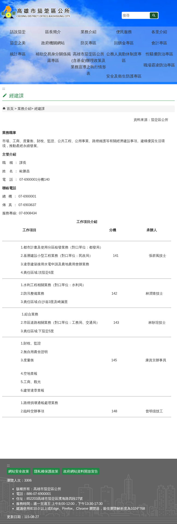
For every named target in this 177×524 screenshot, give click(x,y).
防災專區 (88, 43)
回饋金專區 (124, 43)
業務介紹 (88, 32)
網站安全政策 (18, 471)
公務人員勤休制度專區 (124, 57)
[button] (154, 15)
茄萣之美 (18, 43)
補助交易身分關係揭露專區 (53, 57)
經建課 (39, 109)
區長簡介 (53, 32)
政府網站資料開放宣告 (80, 471)
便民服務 (124, 32)
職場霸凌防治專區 (159, 65)
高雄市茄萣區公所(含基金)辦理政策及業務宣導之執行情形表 (88, 64)
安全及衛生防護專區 (124, 76)
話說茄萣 (18, 32)
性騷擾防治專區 (159, 54)
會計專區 (159, 43)
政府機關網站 (53, 43)
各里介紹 (159, 32)
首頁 (10, 109)
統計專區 (18, 54)
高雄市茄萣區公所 (36, 12)
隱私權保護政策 (46, 471)
